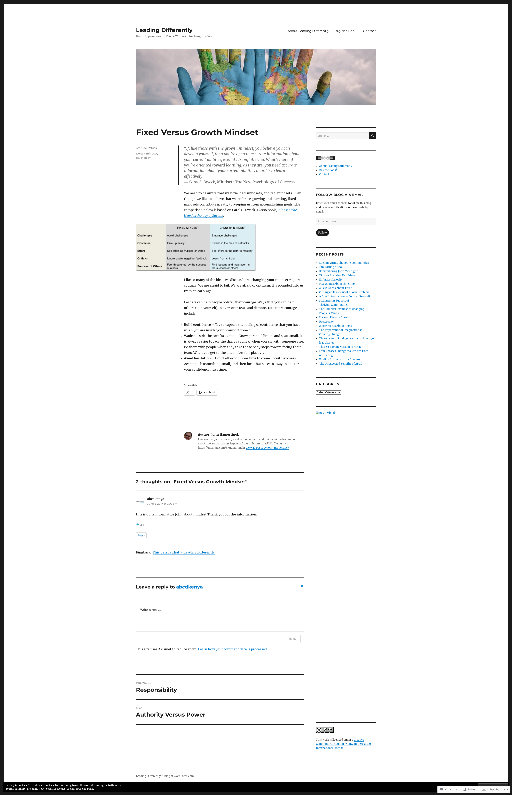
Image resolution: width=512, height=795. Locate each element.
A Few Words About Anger (335, 326)
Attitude (141, 147)
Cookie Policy (86, 788)
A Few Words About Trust (335, 288)
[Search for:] (342, 135)
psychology (143, 157)
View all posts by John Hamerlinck (267, 447)
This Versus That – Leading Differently (184, 552)
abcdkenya (189, 587)
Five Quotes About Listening (337, 284)
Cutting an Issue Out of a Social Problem (344, 292)
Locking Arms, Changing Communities (344, 263)
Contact (369, 31)
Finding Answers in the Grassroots (341, 359)
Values (152, 147)
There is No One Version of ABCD (340, 347)
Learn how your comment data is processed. (233, 649)
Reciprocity (326, 321)
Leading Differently (164, 30)
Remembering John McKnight (338, 271)
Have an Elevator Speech (334, 317)
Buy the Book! (346, 31)
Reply (141, 535)
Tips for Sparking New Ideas (337, 275)
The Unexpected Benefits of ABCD (340, 363)
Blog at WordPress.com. (179, 776)
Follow (322, 232)
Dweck (140, 153)
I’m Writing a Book (331, 267)
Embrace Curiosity (330, 279)
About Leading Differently (308, 31)
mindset (151, 153)
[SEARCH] (372, 135)
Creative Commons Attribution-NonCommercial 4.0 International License (343, 744)
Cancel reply (301, 587)
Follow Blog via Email (340, 195)
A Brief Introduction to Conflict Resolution (346, 296)
